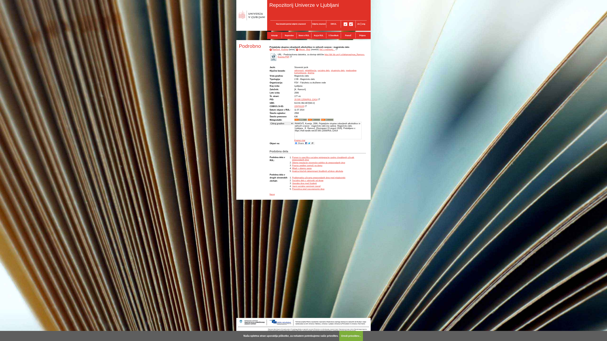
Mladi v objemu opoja (302, 168)
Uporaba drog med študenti (304, 183)
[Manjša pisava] (345, 24)
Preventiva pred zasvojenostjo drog (308, 189)
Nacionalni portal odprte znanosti (291, 24)
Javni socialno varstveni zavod (306, 186)
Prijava (362, 35)
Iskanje (274, 35)
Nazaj (272, 194)
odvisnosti (299, 70)
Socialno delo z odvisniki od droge (307, 180)
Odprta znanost (319, 24)
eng (363, 24)
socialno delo (324, 70)
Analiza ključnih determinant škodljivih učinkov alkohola (317, 171)
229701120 (299, 106)
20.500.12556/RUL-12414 (305, 99)
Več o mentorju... (327, 49)
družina (311, 73)
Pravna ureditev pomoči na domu (307, 165)
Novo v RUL (304, 35)
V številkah (333, 35)
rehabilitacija (310, 70)
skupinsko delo (338, 70)
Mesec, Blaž (304, 49)
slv (358, 24)
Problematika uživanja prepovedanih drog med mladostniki (318, 177)
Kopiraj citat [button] (299, 140)
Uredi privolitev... (351, 336)
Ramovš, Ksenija (280, 49)
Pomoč (348, 35)
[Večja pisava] (351, 24)
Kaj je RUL (318, 35)
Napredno (289, 35)
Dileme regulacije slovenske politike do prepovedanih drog (318, 163)
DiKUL (334, 24)
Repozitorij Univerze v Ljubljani (304, 5)
